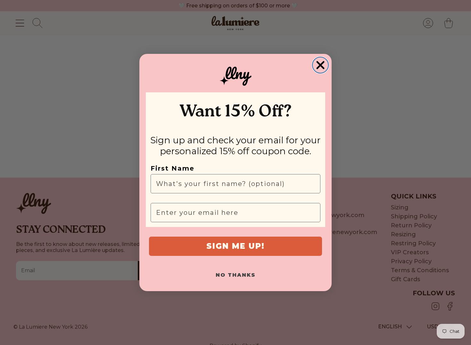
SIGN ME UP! (235, 246)
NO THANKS (236, 275)
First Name (172, 168)
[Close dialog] (320, 65)
